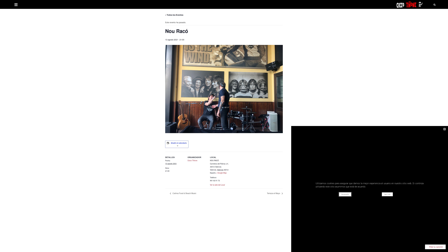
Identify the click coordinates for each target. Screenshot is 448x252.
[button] (435, 247)
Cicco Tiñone (192, 160)
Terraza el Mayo (274, 193)
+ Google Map (221, 173)
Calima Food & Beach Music (184, 193)
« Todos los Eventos (174, 15)
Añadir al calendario (179, 143)
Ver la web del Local (217, 185)
